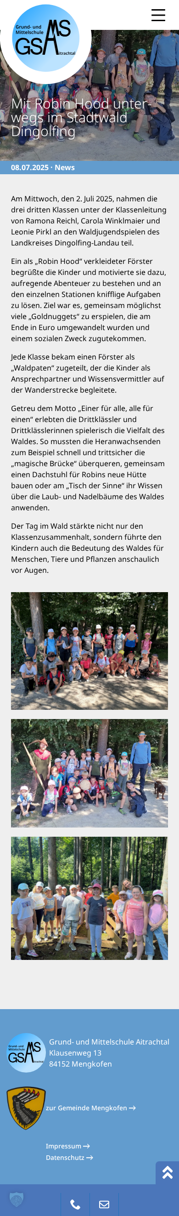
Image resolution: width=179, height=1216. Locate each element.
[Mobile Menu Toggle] (158, 15)
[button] (16, 1199)
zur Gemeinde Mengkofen (87, 1107)
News (65, 167)
